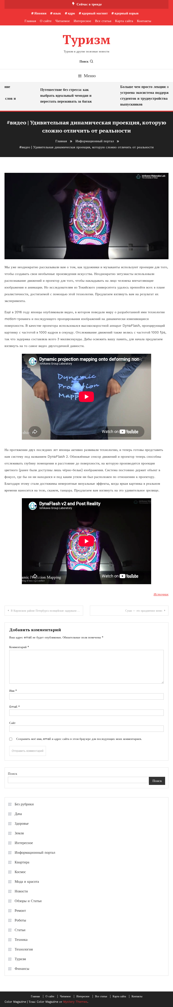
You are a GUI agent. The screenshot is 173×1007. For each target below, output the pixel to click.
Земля (19, 833)
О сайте (46, 21)
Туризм (86, 39)
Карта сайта (124, 21)
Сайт (12, 723)
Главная (30, 21)
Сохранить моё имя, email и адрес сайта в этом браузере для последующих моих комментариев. (79, 739)
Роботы (20, 920)
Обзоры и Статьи (28, 901)
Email (14, 706)
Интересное (82, 21)
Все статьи (103, 21)
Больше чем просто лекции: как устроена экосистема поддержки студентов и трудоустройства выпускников (142, 95)
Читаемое (62, 21)
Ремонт (20, 910)
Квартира (22, 862)
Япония (40, 13)
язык (57, 13)
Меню (90, 75)
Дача (18, 814)
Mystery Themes (75, 1001)
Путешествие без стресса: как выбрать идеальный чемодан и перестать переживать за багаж (61, 96)
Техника (21, 939)
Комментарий (19, 647)
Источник (161, 594)
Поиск (84, 61)
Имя (13, 690)
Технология (24, 949)
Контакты (144, 21)
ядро (71, 13)
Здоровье (22, 823)
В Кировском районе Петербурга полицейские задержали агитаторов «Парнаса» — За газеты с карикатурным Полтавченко (47, 610)
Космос (20, 872)
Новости (21, 891)
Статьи (20, 930)
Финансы (22, 968)
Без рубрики (24, 804)
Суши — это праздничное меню (143, 610)
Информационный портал (35, 852)
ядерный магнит (95, 13)
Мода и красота (27, 881)
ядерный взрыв (126, 13)
